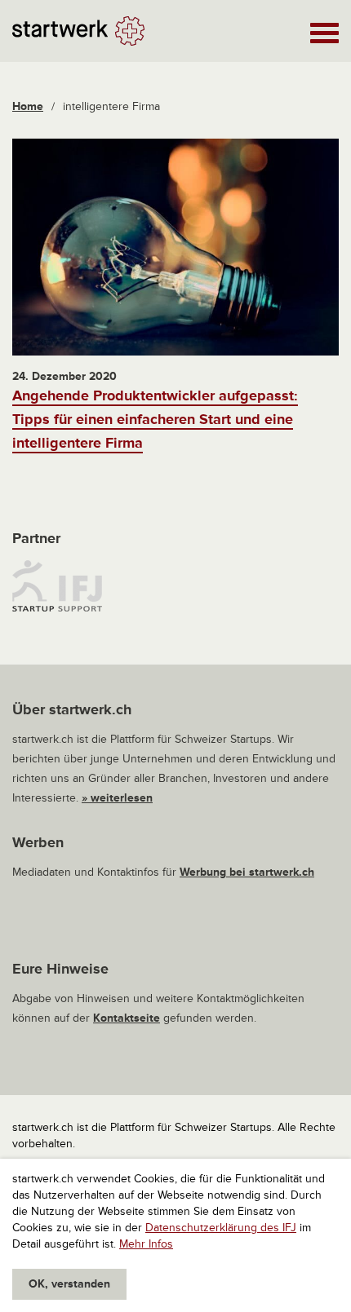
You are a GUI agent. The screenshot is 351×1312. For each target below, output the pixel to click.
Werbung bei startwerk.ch (247, 872)
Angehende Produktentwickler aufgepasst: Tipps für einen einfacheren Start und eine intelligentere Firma (155, 419)
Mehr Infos (146, 1244)
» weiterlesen (117, 798)
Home (27, 106)
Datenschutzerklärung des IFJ (220, 1228)
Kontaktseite (126, 1018)
